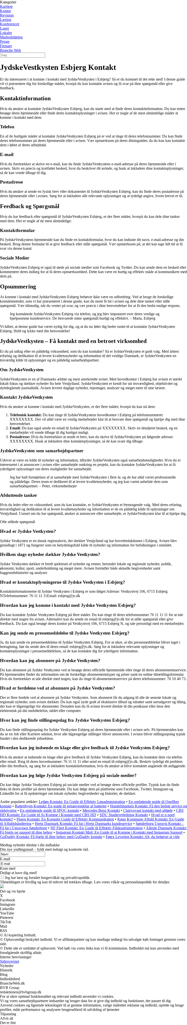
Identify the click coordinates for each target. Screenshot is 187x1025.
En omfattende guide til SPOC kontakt (49, 810)
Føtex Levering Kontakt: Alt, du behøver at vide (143, 837)
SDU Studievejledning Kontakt (124, 815)
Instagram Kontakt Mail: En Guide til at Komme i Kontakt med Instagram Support (119, 832)
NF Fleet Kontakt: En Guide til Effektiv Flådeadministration (96, 828)
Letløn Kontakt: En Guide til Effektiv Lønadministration (82, 802)
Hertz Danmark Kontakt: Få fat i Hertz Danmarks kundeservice (83, 824)
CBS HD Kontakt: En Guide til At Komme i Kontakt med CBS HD (92, 812)
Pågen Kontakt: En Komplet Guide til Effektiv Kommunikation (65, 819)
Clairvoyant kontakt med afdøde (148, 810)
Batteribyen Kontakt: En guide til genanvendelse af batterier (61, 806)
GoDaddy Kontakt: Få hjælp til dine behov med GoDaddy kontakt (51, 837)
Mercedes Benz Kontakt (101, 810)
